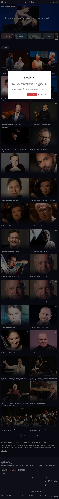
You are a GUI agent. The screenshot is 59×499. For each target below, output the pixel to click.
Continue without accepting (14, 96)
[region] (29, 85)
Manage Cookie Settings (42, 94)
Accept (32, 94)
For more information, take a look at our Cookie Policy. (35, 89)
